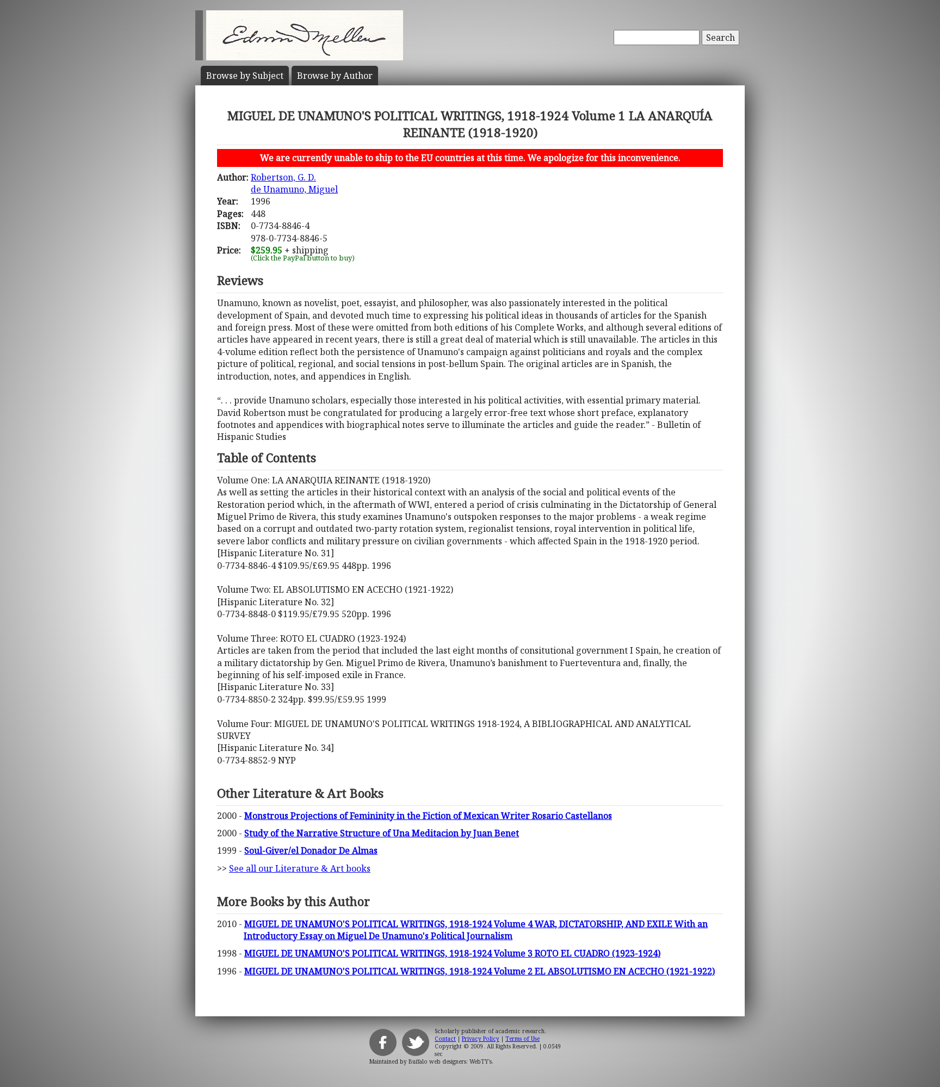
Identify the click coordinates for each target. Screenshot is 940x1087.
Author (335, 75)
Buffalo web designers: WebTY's (450, 1061)
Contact (445, 1038)
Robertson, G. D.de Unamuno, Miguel (294, 183)
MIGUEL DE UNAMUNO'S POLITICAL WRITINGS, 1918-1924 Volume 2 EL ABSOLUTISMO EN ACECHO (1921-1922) (479, 971)
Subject (244, 75)
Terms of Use (522, 1038)
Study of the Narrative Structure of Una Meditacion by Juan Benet (381, 833)
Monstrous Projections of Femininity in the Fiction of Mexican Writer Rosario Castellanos (428, 816)
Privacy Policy (480, 1038)
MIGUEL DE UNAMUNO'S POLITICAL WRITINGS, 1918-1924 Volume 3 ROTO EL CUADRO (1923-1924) (452, 953)
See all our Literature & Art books (299, 868)
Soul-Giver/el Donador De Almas (311, 850)
